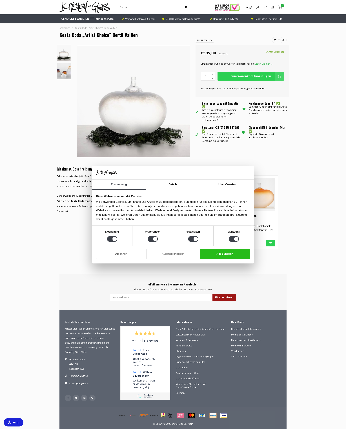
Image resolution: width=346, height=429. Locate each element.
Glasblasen (182, 367)
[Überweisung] (122, 415)
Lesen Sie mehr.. (263, 63)
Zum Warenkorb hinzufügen (250, 76)
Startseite (64, 27)
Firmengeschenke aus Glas (190, 362)
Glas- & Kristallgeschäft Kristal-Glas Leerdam (200, 329)
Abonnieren (225, 297)
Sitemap (180, 392)
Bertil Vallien (204, 40)
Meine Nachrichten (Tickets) (246, 340)
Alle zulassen (224, 253)
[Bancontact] (202, 415)
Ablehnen (121, 253)
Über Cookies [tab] (227, 184)
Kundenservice (105, 19)
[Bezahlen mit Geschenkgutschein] (169, 415)
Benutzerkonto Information (246, 329)
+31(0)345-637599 (78, 376)
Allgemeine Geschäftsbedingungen (195, 356)
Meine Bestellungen (242, 334)
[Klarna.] (180, 415)
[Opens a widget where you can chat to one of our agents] (13, 422)
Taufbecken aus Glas (187, 373)
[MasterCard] (191, 415)
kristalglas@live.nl (79, 383)
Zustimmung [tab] (119, 184)
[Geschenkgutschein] (154, 415)
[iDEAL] (163, 417)
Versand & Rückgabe (187, 340)
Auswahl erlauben (173, 253)
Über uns (181, 351)
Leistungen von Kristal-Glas (191, 334)
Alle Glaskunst (239, 356)
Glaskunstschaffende (187, 378)
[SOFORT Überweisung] (143, 415)
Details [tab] (173, 184)
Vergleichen (237, 351)
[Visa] (223, 415)
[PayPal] (213, 415)
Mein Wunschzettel (241, 345)
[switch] (153, 239)
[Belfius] (132, 415)
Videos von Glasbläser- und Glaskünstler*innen (191, 385)
